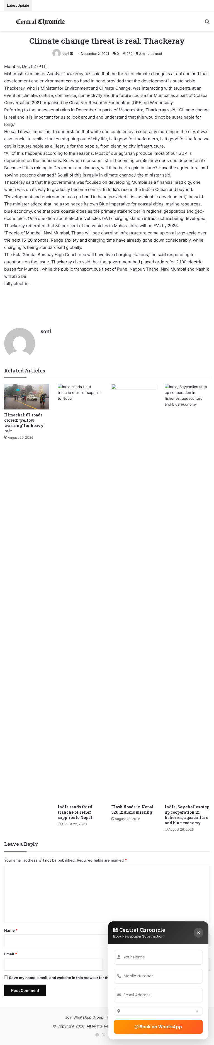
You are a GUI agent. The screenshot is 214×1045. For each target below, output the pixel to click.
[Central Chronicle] (40, 21)
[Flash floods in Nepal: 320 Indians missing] (133, 592)
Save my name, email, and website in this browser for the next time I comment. (79, 977)
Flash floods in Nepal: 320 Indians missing (132, 809)
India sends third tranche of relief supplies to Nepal (75, 812)
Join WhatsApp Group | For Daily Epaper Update (107, 1017)
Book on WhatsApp (160, 1027)
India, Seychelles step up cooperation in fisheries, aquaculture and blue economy (187, 814)
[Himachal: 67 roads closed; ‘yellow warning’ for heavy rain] (26, 396)
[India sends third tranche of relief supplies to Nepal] (80, 592)
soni (65, 53)
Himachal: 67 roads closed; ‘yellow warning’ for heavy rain (24, 422)
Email (10, 954)
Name (11, 930)
